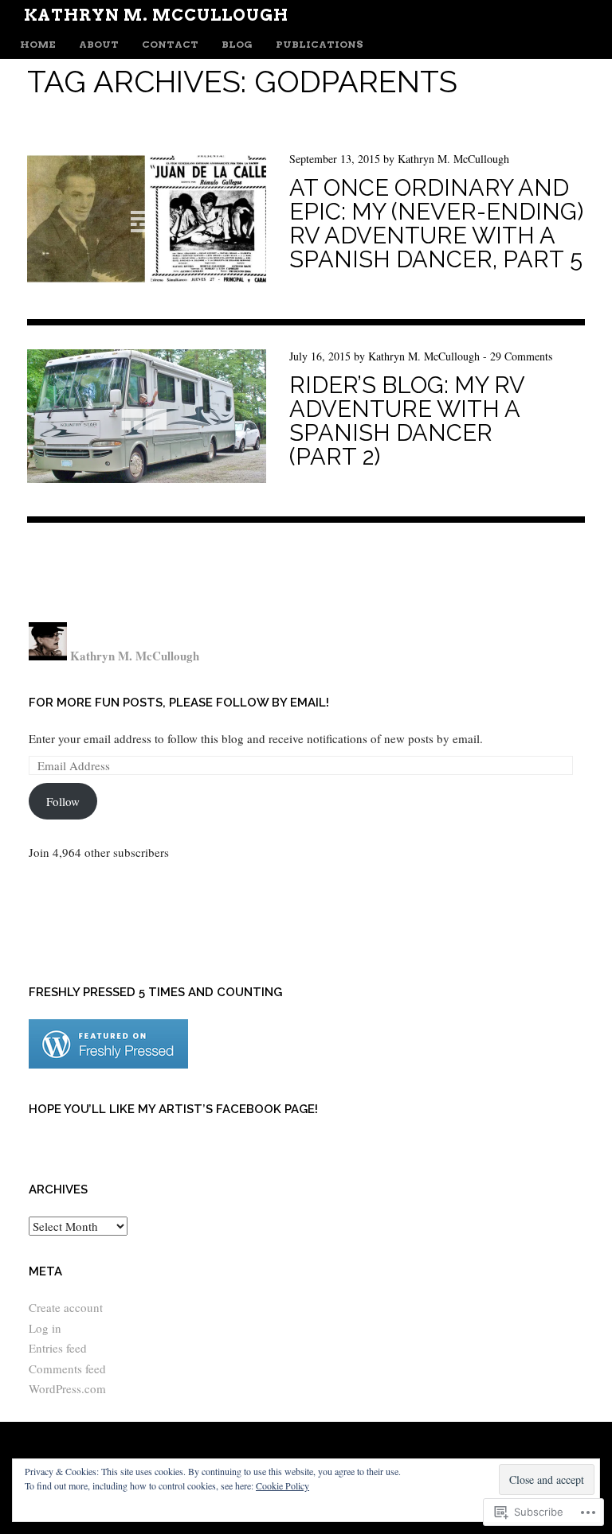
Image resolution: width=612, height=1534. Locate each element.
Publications (319, 44)
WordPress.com (67, 1388)
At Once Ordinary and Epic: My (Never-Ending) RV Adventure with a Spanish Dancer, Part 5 (436, 223)
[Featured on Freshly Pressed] (108, 1064)
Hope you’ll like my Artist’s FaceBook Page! (173, 1109)
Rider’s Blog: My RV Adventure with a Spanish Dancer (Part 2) (406, 421)
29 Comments (521, 356)
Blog (237, 44)
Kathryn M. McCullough (156, 15)
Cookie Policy (282, 1485)
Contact (170, 44)
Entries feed (58, 1348)
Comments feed (67, 1368)
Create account (66, 1307)
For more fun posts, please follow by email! (179, 702)
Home (38, 44)
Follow (63, 801)
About (99, 44)
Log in (45, 1328)
